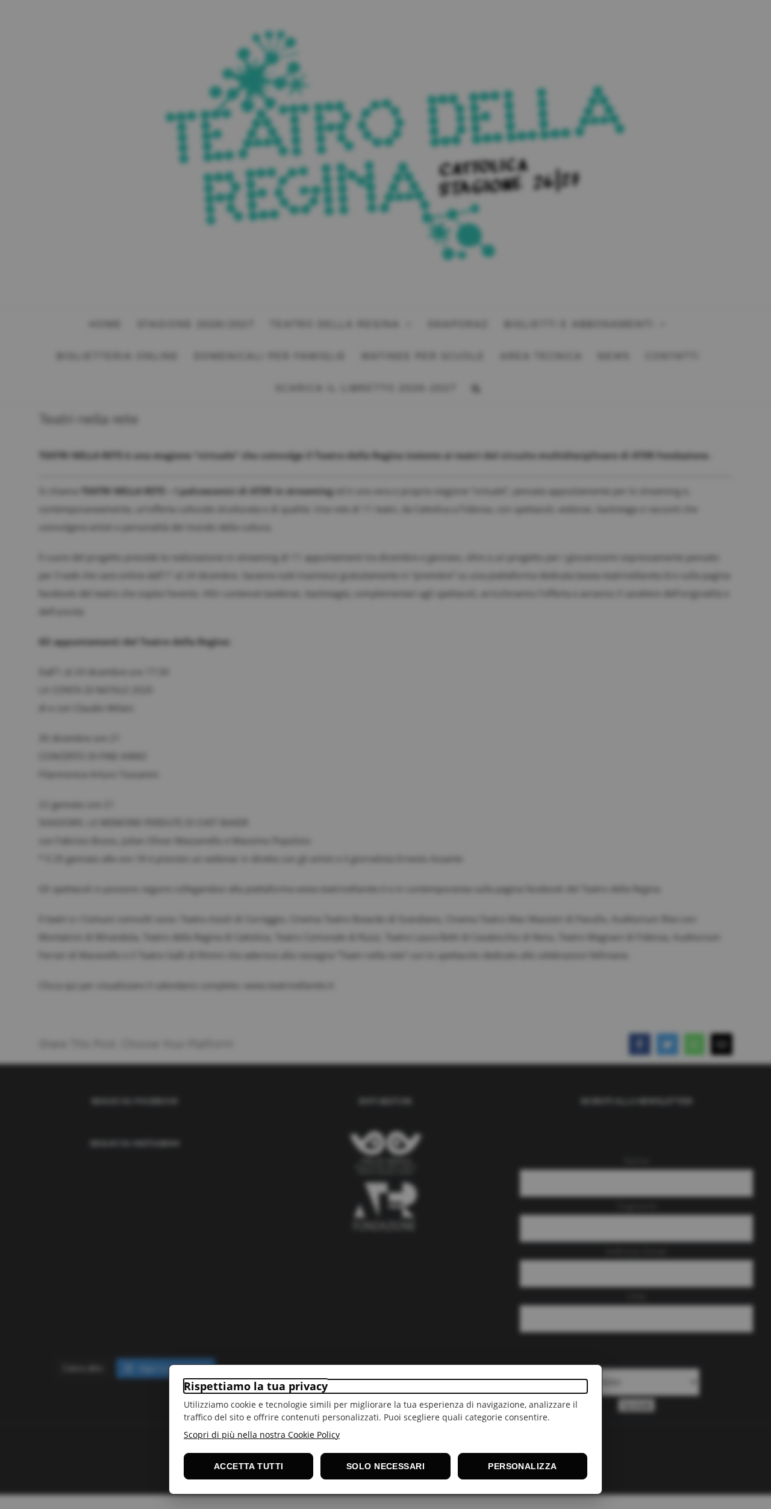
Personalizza (522, 1466)
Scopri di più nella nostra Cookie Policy (262, 1434)
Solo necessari (385, 1466)
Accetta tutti (248, 1466)
